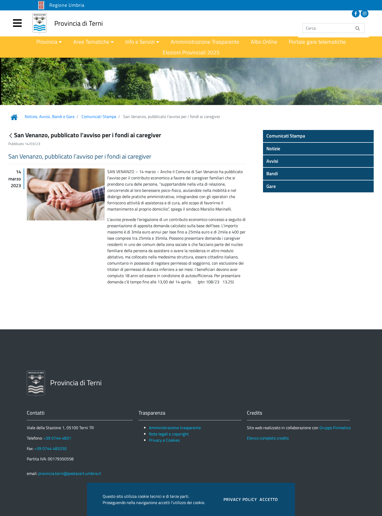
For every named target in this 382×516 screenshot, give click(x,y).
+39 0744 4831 (57, 438)
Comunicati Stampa (99, 116)
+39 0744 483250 (50, 448)
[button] (318, 136)
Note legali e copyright (169, 434)
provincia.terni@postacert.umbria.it (69, 473)
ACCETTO (269, 499)
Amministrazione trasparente (175, 427)
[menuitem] (49, 41)
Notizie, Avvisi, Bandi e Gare (50, 116)
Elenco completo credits (268, 438)
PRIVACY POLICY (240, 499)
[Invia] (358, 27)
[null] (11, 135)
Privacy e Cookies (164, 440)
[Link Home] (14, 117)
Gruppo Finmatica (335, 427)
